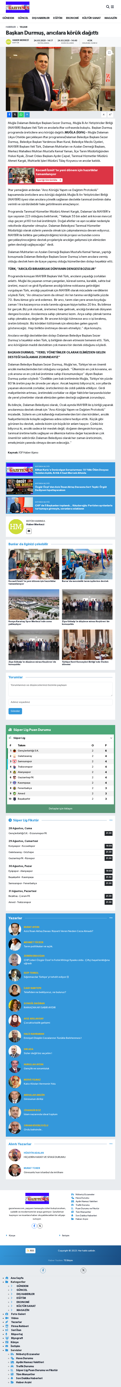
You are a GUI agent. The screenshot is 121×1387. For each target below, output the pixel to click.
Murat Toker (32, 1168)
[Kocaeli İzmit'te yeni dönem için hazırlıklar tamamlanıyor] (34, 564)
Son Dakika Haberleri (86, 1215)
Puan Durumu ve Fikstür (87, 1208)
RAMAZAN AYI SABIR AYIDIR (40, 1007)
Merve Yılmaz (32, 1080)
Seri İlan (16, 1330)
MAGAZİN (110, 18)
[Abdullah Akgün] (15, 1097)
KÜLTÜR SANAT (91, 18)
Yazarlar (16, 1322)
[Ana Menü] (112, 7)
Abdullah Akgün (34, 1095)
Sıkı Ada (28, 1049)
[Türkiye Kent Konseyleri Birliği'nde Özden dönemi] (87, 644)
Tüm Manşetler (83, 1212)
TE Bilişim (68, 1260)
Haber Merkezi (35, 524)
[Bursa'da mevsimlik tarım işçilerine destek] (87, 564)
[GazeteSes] (17, 7)
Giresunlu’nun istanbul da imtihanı (43, 1172)
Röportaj (17, 1334)
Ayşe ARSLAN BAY (34, 1019)
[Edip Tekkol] (15, 975)
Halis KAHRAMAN (34, 1034)
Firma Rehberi (20, 1326)
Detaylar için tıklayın (60, 808)
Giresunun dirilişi (33, 1099)
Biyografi (17, 1338)
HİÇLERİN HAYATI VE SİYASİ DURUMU (45, 1157)
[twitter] (83, 1270)
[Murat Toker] (15, 1170)
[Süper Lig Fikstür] (110, 820)
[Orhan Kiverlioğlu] (15, 1127)
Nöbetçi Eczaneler (85, 1194)
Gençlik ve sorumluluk (36, 1068)
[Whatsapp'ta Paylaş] (21, 114)
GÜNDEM (8, 18)
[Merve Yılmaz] (15, 1081)
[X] (40, 1226)
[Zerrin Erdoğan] (15, 959)
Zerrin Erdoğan (34, 956)
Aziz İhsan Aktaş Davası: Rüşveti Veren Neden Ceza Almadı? (58, 931)
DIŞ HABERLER (41, 18)
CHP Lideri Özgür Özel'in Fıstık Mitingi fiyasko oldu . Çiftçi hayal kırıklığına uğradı (67, 962)
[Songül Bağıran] (15, 1005)
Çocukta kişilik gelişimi (37, 1022)
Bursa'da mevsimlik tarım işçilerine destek (85, 581)
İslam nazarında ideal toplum (41, 1114)
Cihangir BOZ (32, 1110)
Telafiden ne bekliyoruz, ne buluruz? (45, 992)
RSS (32, 1250)
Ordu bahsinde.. (33, 1129)
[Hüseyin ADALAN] (15, 1155)
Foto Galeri (18, 1314)
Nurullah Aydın (33, 1064)
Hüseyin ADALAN (34, 1153)
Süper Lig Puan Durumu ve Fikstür (37, 1370)
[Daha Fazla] (27, 114)
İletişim (65, 1235)
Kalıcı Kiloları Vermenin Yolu (40, 1084)
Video (15, 1318)
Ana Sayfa (17, 1278)
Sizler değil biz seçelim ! (38, 1053)
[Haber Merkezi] (16, 526)
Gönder (15, 711)
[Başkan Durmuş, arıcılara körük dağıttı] (60, 79)
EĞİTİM (57, 18)
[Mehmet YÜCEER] (15, 944)
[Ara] (107, 7)
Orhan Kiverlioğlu (36, 1125)
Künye (12, 1235)
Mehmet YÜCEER (33, 942)
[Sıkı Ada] (15, 1051)
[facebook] (43, 1270)
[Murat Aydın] (15, 929)
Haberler (11, 27)
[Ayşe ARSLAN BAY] (15, 1020)
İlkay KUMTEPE (32, 988)
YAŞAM (23, 27)
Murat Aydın (31, 927)
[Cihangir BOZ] (15, 1112)
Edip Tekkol (31, 973)
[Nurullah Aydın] (15, 1066)
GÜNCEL (23, 18)
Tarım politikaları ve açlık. (38, 946)
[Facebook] (34, 1226)
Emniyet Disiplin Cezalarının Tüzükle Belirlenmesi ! (53, 1038)
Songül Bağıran (34, 1003)
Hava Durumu (82, 1198)
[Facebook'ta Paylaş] (9, 114)
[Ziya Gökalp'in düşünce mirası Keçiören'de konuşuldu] (87, 604)
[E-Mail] (29, 531)
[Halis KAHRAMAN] (15, 1036)
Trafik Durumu (83, 1205)
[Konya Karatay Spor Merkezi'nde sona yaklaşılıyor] (34, 604)
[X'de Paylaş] (15, 114)
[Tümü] (110, 918)
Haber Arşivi (82, 1219)
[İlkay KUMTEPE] (15, 990)
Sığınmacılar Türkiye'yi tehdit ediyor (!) (46, 977)
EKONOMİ (72, 18)
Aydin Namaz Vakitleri (87, 1201)
